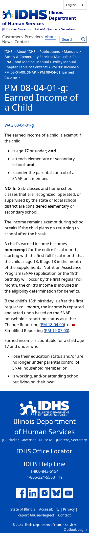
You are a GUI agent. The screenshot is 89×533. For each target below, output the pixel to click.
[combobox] (75, 5)
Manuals (71, 51)
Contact (22, 41)
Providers (34, 36)
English (71, 4)
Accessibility (49, 509)
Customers (12, 36)
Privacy (69, 509)
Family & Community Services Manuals (36, 56)
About (50, 36)
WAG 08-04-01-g (19, 125)
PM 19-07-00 (56, 330)
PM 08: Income (64, 67)
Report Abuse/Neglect (36, 515)
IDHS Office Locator (44, 451)
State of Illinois (22, 509)
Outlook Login (75, 529)
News (7, 41)
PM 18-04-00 (52, 324)
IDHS (8, 51)
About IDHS (26, 51)
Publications (50, 51)
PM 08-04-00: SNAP (20, 72)
